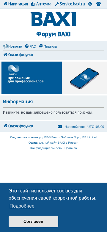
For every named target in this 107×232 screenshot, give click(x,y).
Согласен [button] (33, 221)
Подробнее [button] (22, 206)
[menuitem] (30, 46)
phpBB (43, 137)
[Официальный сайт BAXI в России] (53, 19)
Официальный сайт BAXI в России (53, 142)
